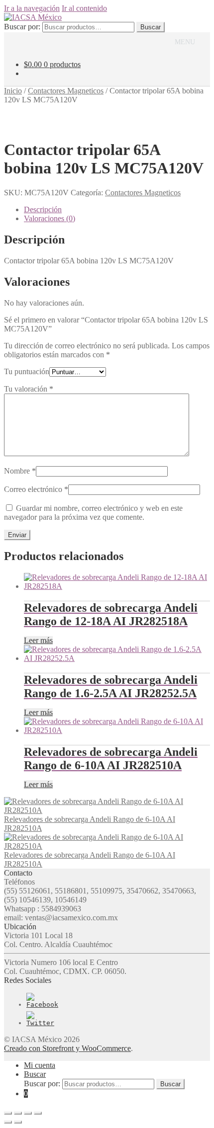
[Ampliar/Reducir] (38, 1113)
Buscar (150, 27)
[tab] (117, 209)
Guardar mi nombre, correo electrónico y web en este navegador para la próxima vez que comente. (93, 512)
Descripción (43, 209)
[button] (185, 42)
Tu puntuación (26, 371)
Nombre (20, 471)
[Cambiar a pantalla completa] (28, 1113)
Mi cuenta (39, 1065)
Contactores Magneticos (66, 90)
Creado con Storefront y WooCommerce (67, 1048)
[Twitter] (40, 1023)
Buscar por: (22, 26)
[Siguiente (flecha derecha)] (18, 1122)
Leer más (38, 640)
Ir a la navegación (32, 8)
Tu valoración (28, 389)
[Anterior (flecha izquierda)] (8, 1122)
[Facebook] (42, 1004)
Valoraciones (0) (49, 218)
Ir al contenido (84, 8)
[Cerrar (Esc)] (8, 1113)
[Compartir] (18, 1113)
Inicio (13, 90)
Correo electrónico (36, 489)
